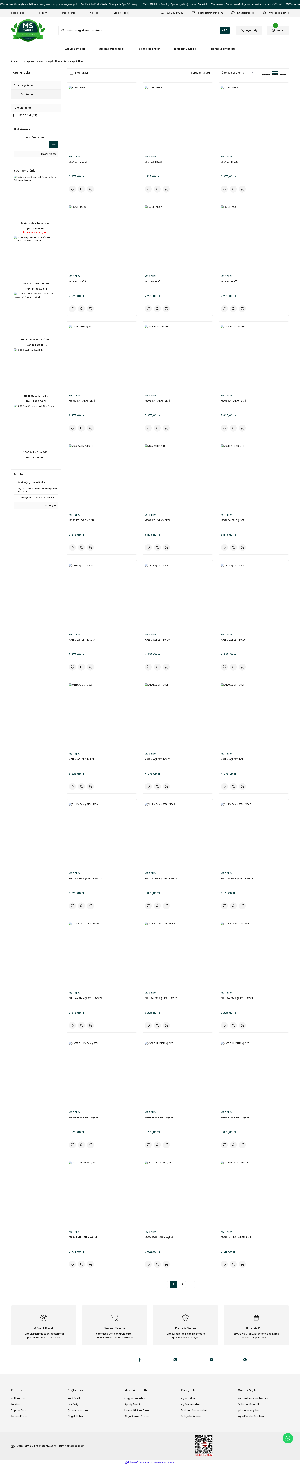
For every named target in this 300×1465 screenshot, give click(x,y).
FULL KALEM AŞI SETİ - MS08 (161, 878)
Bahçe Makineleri (191, 1416)
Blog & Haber (75, 1416)
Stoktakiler (81, 72)
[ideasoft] (132, 1462)
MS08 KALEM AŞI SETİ (157, 401)
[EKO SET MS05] (254, 119)
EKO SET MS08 (153, 162)
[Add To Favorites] (72, 189)
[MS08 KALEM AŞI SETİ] (178, 358)
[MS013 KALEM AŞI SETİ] (102, 358)
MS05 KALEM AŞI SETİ (233, 401)
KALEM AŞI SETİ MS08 (157, 640)
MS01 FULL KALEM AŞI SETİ (236, 1237)
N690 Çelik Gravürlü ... (36, 452)
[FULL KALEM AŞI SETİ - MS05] (254, 836)
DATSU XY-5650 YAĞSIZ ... (36, 339)
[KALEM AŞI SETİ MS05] (254, 597)
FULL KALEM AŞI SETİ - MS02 (161, 998)
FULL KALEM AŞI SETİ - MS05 (237, 878)
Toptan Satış (18, 1410)
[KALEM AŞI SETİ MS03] (102, 716)
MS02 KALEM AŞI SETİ (157, 520)
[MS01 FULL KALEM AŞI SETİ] (254, 1194)
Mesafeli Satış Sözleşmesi (253, 1398)
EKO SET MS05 (229, 162)
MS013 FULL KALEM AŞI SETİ (85, 1117)
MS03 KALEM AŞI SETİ (81, 520)
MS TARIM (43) (28, 115)
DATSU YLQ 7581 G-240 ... (36, 283)
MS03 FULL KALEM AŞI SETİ (84, 1237)
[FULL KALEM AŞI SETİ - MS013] (102, 836)
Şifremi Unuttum (78, 1410)
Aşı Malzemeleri (190, 1404)
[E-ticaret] (149, 1462)
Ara (54, 144)
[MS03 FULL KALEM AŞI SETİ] (102, 1194)
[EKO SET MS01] (254, 238)
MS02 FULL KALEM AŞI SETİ (160, 1237)
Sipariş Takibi (132, 1404)
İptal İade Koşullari (248, 1410)
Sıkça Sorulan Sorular (136, 1416)
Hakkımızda (18, 1398)
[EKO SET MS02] (178, 238)
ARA (224, 30)
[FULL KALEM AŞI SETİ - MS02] (178, 955)
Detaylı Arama (48, 153)
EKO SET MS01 (229, 281)
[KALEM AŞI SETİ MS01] (254, 716)
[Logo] (28, 30)
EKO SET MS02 (153, 281)
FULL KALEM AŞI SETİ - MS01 (237, 998)
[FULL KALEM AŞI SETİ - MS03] (102, 955)
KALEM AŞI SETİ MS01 (233, 759)
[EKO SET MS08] (178, 119)
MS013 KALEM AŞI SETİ (82, 401)
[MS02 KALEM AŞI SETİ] (178, 477)
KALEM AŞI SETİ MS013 (82, 640)
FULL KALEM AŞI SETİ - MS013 (86, 878)
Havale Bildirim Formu (137, 1410)
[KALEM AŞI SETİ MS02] (178, 716)
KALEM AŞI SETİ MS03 (81, 759)
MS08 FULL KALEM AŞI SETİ (160, 1117)
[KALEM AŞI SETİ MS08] (178, 597)
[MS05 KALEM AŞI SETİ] (254, 358)
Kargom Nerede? (134, 1398)
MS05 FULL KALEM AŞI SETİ (236, 1117)
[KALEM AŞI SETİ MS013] (102, 597)
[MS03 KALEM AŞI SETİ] (102, 477)
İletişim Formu (19, 1416)
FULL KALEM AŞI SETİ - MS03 (85, 998)
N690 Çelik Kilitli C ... (36, 396)
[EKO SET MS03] (102, 238)
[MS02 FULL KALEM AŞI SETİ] (178, 1194)
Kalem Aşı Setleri (73, 61)
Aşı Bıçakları (188, 1398)
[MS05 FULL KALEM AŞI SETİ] (254, 1075)
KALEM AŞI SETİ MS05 (233, 640)
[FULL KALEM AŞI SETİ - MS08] (178, 836)
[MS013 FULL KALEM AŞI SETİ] (102, 1075)
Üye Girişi (73, 1404)
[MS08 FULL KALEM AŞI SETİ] (178, 1075)
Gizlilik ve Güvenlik (248, 1404)
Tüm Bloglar (49, 505)
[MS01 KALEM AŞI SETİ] (254, 477)
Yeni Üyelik (74, 1398)
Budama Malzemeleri (194, 1410)
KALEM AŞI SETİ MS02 (157, 759)
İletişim (15, 1404)
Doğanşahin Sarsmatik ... (36, 223)
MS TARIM (74, 156)
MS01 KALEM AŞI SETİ (233, 520)
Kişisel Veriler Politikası (251, 1416)
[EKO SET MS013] (102, 119)
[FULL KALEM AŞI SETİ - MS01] (254, 955)
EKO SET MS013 (78, 162)
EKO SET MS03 (77, 281)
